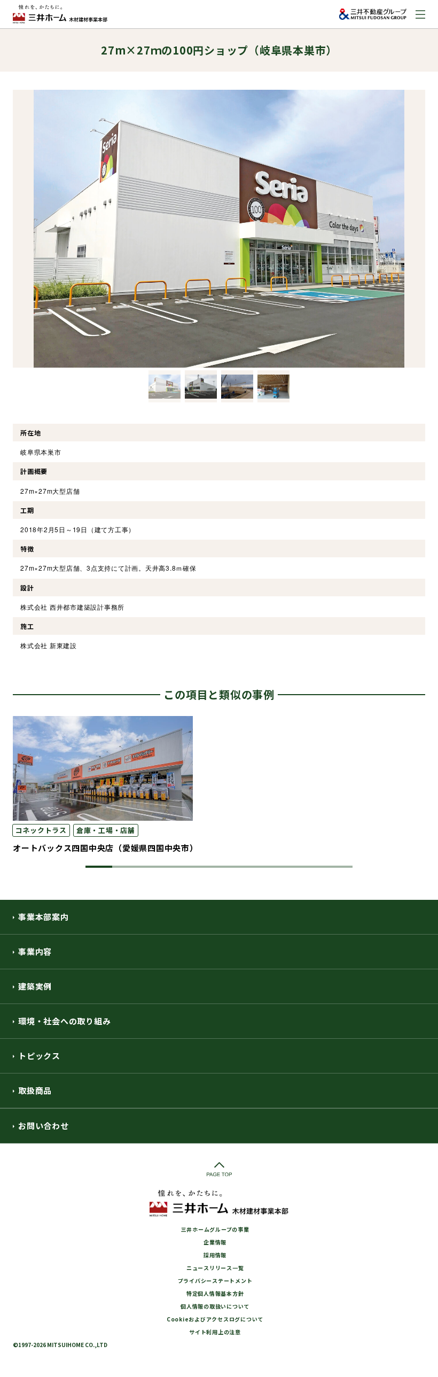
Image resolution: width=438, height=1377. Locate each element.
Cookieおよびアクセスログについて (215, 1319)
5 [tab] (205, 867)
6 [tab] (232, 867)
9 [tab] (312, 867)
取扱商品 (35, 1090)
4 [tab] (179, 867)
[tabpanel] (219, 785)
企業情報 (215, 1242)
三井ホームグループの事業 (215, 1229)
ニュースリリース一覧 (215, 1268)
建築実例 (35, 986)
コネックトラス (41, 830)
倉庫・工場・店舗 (105, 830)
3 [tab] (152, 867)
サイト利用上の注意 (215, 1332)
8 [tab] (285, 867)
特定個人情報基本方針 (215, 1293)
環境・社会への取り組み (64, 1020)
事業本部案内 (43, 916)
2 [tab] (125, 867)
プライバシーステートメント (215, 1281)
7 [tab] (259, 867)
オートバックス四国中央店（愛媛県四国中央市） (105, 847)
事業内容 (35, 951)
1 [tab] (98, 867)
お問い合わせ (43, 1125)
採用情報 (215, 1255)
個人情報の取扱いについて (215, 1306)
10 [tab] (339, 867)
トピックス (39, 1055)
